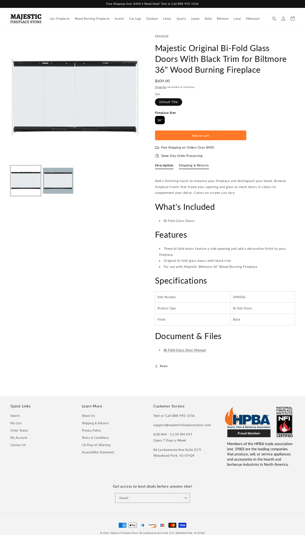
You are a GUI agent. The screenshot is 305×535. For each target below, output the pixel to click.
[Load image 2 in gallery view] (58, 180)
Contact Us (18, 445)
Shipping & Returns (95, 423)
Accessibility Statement (98, 452)
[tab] (164, 166)
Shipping (160, 87)
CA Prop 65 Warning (96, 445)
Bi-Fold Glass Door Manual (185, 350)
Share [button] (164, 366)
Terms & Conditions (95, 437)
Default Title (168, 102)
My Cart (16, 423)
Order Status (19, 430)
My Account (18, 437)
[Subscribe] (185, 498)
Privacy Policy (91, 430)
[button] (274, 18)
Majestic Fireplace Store (124, 532)
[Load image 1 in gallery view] (25, 180)
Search (15, 415)
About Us (88, 415)
